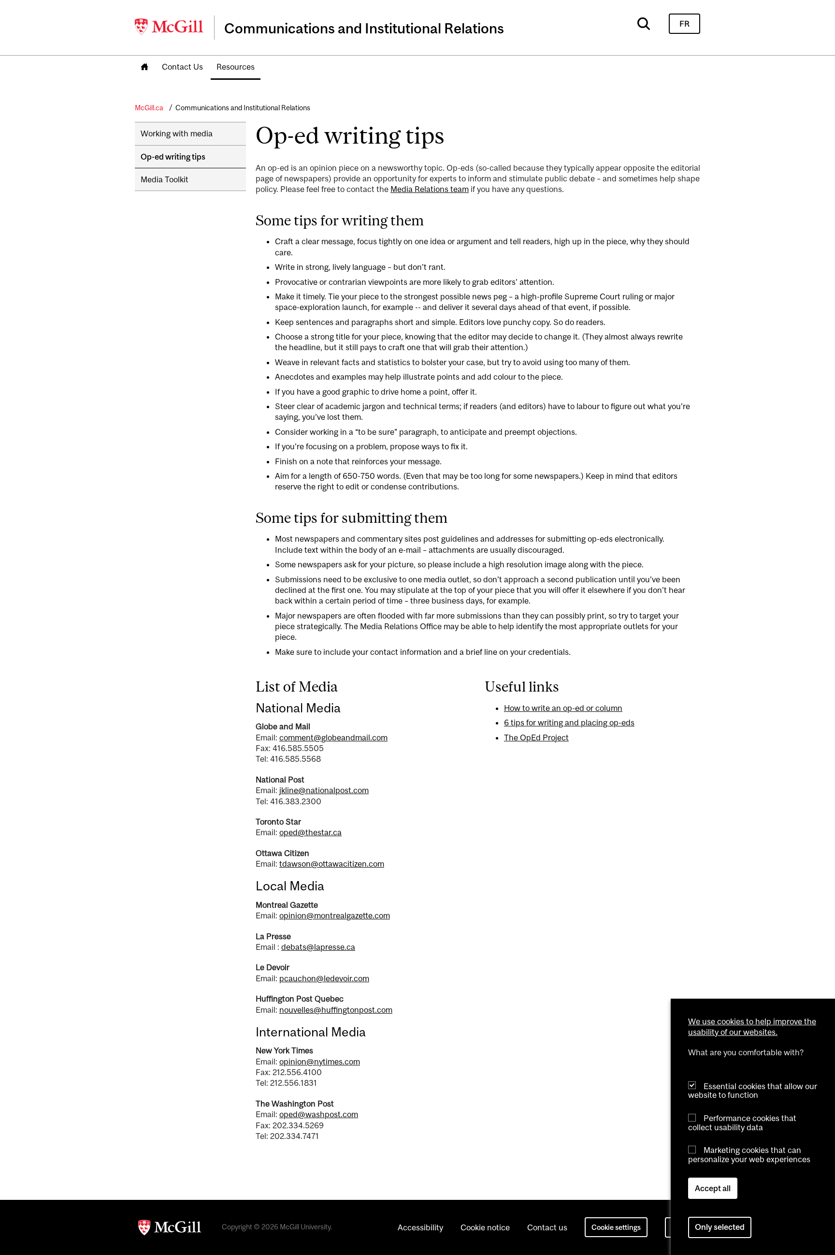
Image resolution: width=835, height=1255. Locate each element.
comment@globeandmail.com (333, 737)
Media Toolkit (164, 179)
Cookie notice (485, 1227)
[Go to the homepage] (144, 67)
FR (684, 24)
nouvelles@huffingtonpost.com (335, 1010)
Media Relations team (429, 189)
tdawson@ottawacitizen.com (331, 864)
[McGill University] (169, 26)
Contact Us (182, 67)
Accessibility (420, 1227)
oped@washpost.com (318, 1114)
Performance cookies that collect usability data (742, 1122)
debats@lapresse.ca (318, 947)
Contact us (547, 1227)
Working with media (177, 133)
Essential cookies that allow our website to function (752, 1090)
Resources (235, 67)
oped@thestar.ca (310, 832)
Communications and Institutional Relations (242, 107)
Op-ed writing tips (173, 157)
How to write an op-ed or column (563, 708)
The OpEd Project (536, 737)
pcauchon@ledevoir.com (324, 978)
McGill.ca (149, 107)
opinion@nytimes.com (319, 1061)
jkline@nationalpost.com (324, 790)
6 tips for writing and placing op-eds (569, 722)
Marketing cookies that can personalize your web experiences (749, 1154)
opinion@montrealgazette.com (334, 915)
